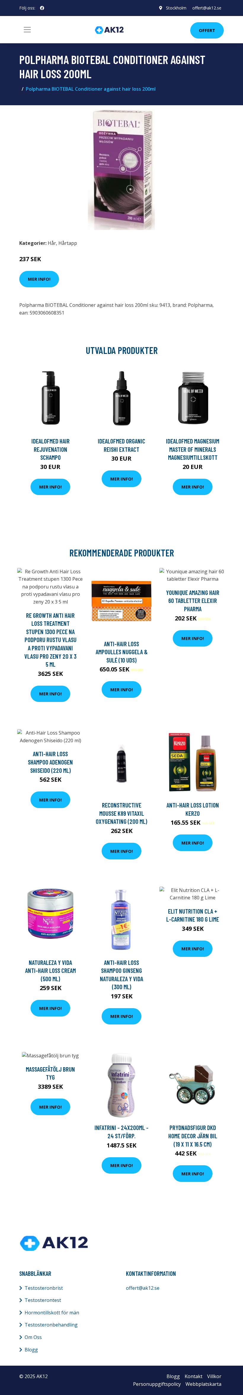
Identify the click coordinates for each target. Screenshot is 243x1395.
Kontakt (193, 1376)
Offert (207, 30)
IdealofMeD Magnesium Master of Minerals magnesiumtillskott (192, 449)
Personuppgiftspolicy (157, 1384)
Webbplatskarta (203, 1384)
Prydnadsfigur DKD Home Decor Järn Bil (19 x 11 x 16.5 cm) (192, 1135)
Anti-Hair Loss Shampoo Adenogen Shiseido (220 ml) (50, 762)
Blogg (31, 1349)
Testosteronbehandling (51, 1324)
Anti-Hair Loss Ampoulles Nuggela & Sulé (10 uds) (122, 652)
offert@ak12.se (206, 8)
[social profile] (42, 8)
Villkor (214, 1376)
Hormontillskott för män (52, 1312)
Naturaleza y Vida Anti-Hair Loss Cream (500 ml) (50, 970)
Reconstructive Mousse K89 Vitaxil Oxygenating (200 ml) (121, 813)
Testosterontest (43, 1300)
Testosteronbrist (44, 1288)
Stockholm (176, 8)
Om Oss (33, 1337)
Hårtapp (67, 243)
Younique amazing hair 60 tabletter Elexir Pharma (192, 600)
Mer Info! (39, 279)
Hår (52, 243)
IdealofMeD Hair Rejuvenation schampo (50, 449)
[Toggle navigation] (27, 29)
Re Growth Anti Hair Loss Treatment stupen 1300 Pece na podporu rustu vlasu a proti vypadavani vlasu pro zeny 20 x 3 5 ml (50, 640)
